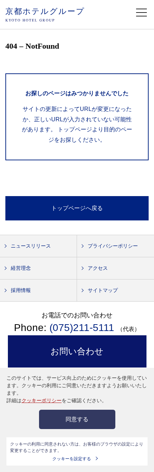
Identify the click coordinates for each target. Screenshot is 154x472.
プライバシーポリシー (113, 246)
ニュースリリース (31, 246)
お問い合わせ (77, 351)
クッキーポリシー (41, 400)
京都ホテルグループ (45, 14)
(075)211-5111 (81, 327)
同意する (77, 419)
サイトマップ (103, 290)
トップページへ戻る (77, 208)
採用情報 (21, 290)
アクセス (98, 268)
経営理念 (21, 268)
